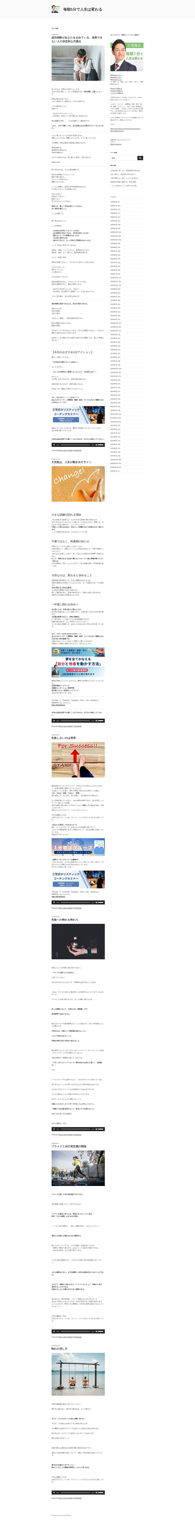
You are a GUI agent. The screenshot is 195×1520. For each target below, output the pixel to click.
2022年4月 (113, 399)
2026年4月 (113, 217)
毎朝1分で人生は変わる (82, 9)
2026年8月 (113, 202)
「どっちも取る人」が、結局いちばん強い (123, 185)
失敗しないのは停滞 (63, 737)
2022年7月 (113, 387)
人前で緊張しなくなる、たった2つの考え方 (124, 178)
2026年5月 (113, 213)
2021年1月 (113, 456)
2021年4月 (113, 444)
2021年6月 (113, 437)
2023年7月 (113, 342)
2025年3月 (113, 266)
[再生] (54, 445)
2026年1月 (113, 228)
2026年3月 (113, 221)
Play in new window (65, 450)
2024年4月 (113, 308)
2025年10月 (114, 240)
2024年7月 (113, 296)
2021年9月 (113, 425)
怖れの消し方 (59, 1348)
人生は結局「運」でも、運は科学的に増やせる (125, 170)
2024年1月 (113, 319)
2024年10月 (114, 285)
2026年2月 (113, 224)
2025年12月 (114, 232)
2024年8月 (113, 293)
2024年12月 (114, 277)
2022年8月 (113, 384)
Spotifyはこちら (116, 77)
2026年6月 (113, 209)
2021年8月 (113, 429)
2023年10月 (114, 330)
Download (77, 450)
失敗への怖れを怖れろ (64, 919)
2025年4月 (113, 262)
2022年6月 (113, 391)
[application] (78, 445)
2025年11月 (114, 236)
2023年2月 (113, 361)
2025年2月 (113, 270)
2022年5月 (113, 395)
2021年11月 (114, 418)
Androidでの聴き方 (116, 91)
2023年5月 (113, 349)
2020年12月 (114, 459)
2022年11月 (114, 372)
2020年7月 (113, 471)
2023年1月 (113, 365)
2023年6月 (113, 346)
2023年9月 (113, 334)
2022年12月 (114, 368)
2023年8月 (113, 338)
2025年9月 (113, 243)
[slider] (101, 444)
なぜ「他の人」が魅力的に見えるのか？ (123, 174)
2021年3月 (113, 448)
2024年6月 (113, 300)
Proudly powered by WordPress (61, 1515)
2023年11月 (114, 327)
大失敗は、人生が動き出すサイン (71, 462)
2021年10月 (114, 422)
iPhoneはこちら (116, 75)
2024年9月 (113, 289)
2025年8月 (113, 247)
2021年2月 (113, 452)
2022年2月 (113, 406)
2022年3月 (113, 403)
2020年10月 (114, 467)
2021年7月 (113, 433)
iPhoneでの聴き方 (116, 88)
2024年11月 (114, 281)
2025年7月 (113, 251)
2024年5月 (113, 304)
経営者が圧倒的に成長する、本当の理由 (123, 182)
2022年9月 (113, 380)
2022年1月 (113, 410)
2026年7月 (113, 205)
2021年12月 (114, 414)
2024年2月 (113, 315)
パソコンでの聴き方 (116, 93)
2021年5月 (113, 440)
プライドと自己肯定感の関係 (68, 1146)
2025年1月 (113, 274)
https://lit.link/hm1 (116, 144)
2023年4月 (113, 353)
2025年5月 (113, 259)
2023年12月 (114, 323)
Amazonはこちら (116, 79)
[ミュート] (96, 445)
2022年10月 (114, 376)
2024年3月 (113, 312)
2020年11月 (114, 463)
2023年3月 (113, 357)
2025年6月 (113, 255)
